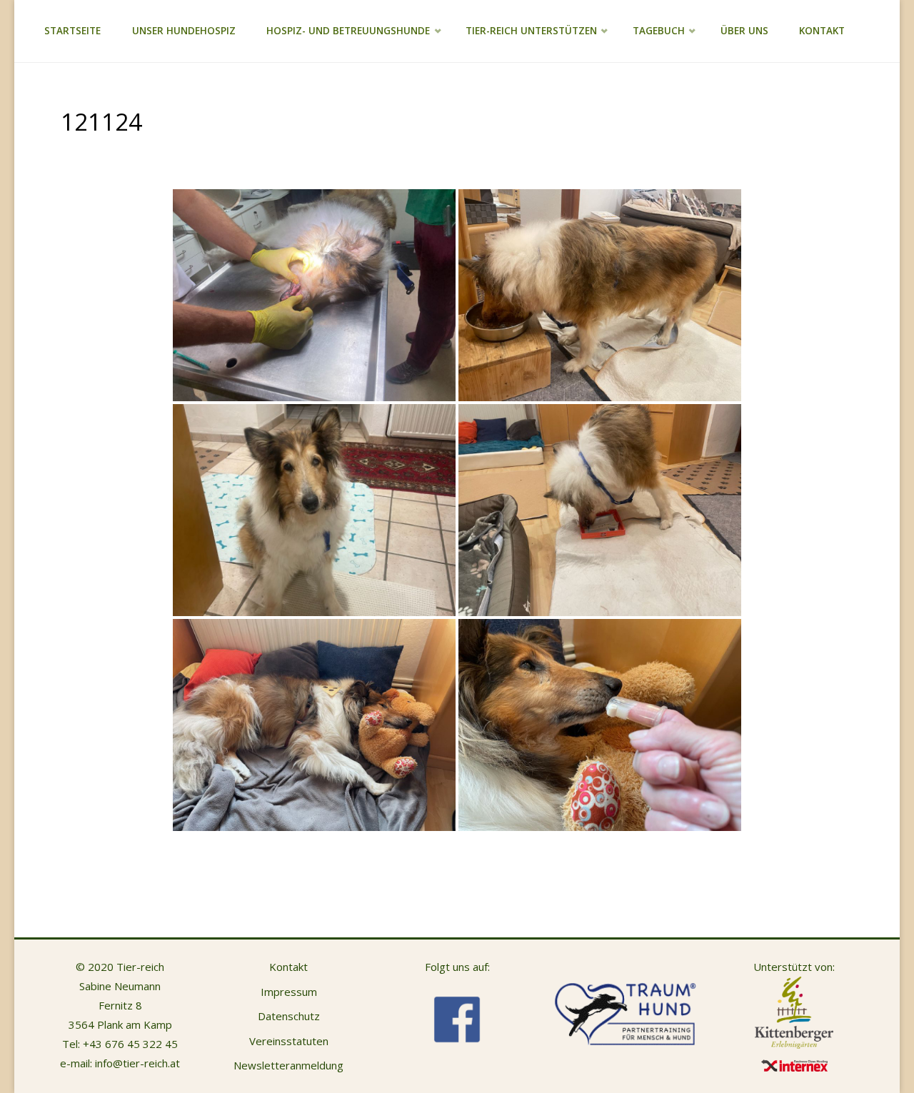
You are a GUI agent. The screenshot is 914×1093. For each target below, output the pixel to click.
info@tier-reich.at (137, 1063)
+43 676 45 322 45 (130, 1044)
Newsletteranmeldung (288, 1065)
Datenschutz (289, 1016)
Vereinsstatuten (288, 1041)
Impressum (289, 991)
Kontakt (288, 966)
